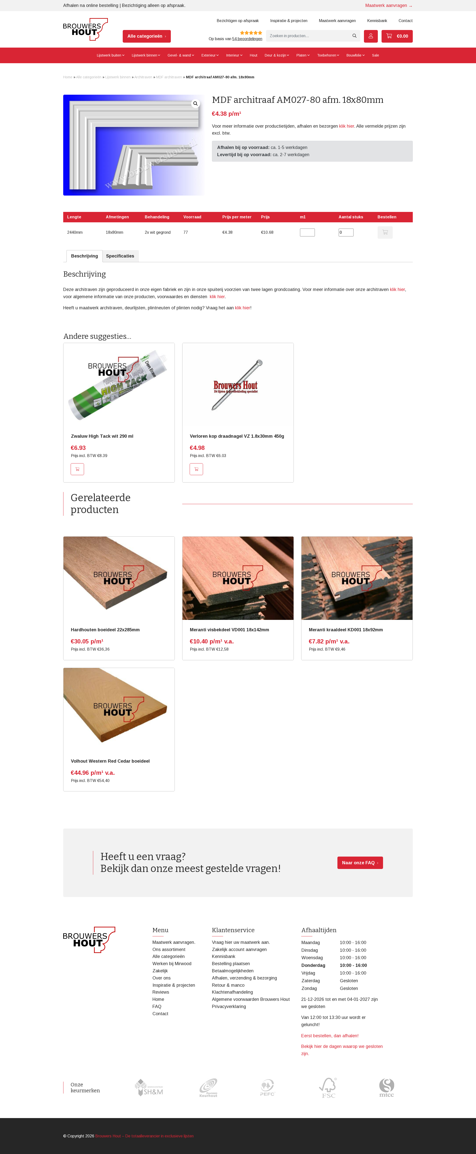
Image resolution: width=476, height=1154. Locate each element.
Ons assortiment (168, 949)
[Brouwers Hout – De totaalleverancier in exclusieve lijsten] (85, 29)
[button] (195, 103)
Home (67, 77)
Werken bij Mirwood (171, 963)
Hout (253, 55)
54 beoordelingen (247, 39)
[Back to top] (466, 1144)
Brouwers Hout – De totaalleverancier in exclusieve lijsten (144, 1136)
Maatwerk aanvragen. (173, 942)
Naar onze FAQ (358, 862)
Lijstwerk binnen (144, 55)
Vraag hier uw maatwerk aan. (241, 942)
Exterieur (209, 55)
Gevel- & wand (179, 55)
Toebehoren (326, 55)
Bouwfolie (354, 55)
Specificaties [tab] (120, 256)
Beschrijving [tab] (84, 256)
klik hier (346, 126)
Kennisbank (377, 21)
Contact (406, 21)
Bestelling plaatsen (231, 963)
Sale (375, 55)
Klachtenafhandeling (232, 992)
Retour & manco (228, 985)
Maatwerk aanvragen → (389, 5)
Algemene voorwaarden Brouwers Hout (251, 999)
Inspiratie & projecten (288, 21)
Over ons (161, 978)
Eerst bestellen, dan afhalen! (329, 1035)
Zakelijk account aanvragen (239, 949)
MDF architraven (169, 77)
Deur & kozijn (275, 55)
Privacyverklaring (229, 1006)
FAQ (156, 1006)
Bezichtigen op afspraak (238, 21)
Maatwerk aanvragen (337, 21)
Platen (301, 55)
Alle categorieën (144, 36)
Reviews (160, 992)
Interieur (232, 55)
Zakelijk (160, 970)
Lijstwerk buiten (109, 55)
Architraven (143, 77)
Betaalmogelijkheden (233, 970)
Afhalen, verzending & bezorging (244, 978)
